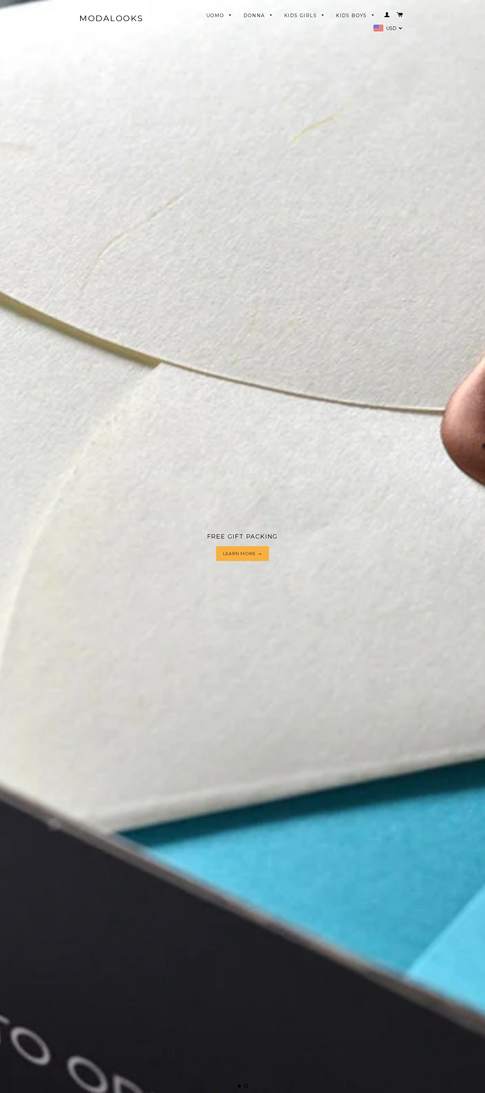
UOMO (216, 15)
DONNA (255, 15)
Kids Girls (301, 15)
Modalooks (111, 18)
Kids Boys (352, 15)
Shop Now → (242, 570)
